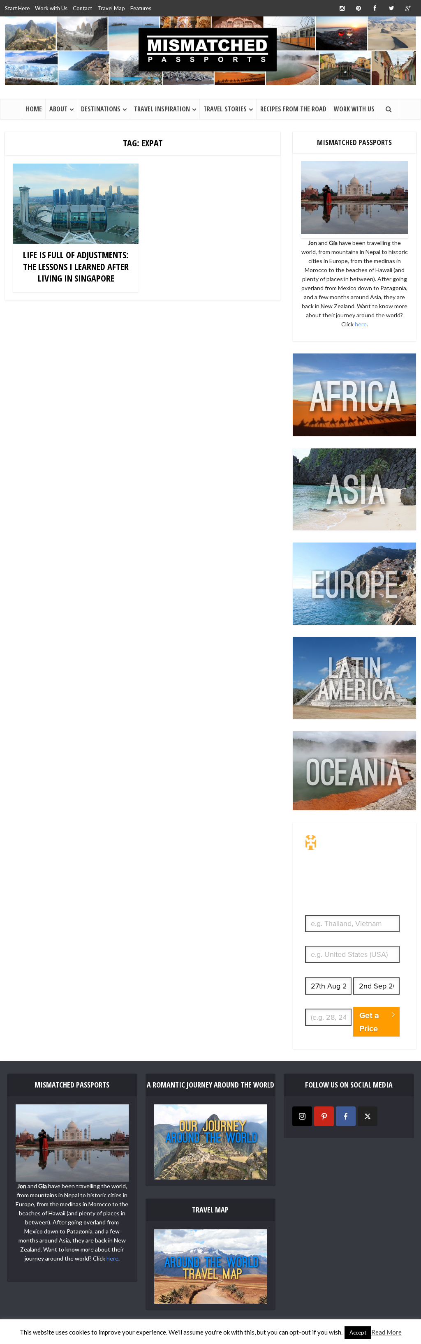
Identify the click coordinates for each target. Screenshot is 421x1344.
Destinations (100, 108)
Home (34, 108)
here (361, 324)
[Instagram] (302, 1116)
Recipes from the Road (293, 108)
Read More (386, 1332)
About (58, 108)
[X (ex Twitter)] (367, 1116)
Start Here (17, 8)
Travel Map (111, 8)
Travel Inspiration (162, 108)
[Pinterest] (324, 1116)
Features (140, 8)
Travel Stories (225, 108)
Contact (82, 8)
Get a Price (369, 1022)
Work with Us (51, 8)
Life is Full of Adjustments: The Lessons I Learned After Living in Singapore (76, 266)
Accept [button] (357, 1332)
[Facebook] (346, 1116)
